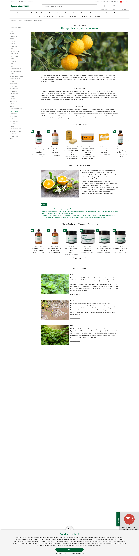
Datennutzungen (84, 537)
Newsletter (29, 1)
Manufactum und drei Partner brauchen (29, 537)
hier (38, 545)
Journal (20, 20)
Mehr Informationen (78, 553)
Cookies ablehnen (60, 553)
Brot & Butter (22, 1)
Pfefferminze (74, 326)
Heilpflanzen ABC (28, 20)
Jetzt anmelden (124, 513)
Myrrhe (72, 300)
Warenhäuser (14, 1)
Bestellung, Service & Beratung (106, 1)
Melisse (72, 275)
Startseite (13, 20)
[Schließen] (137, 514)
